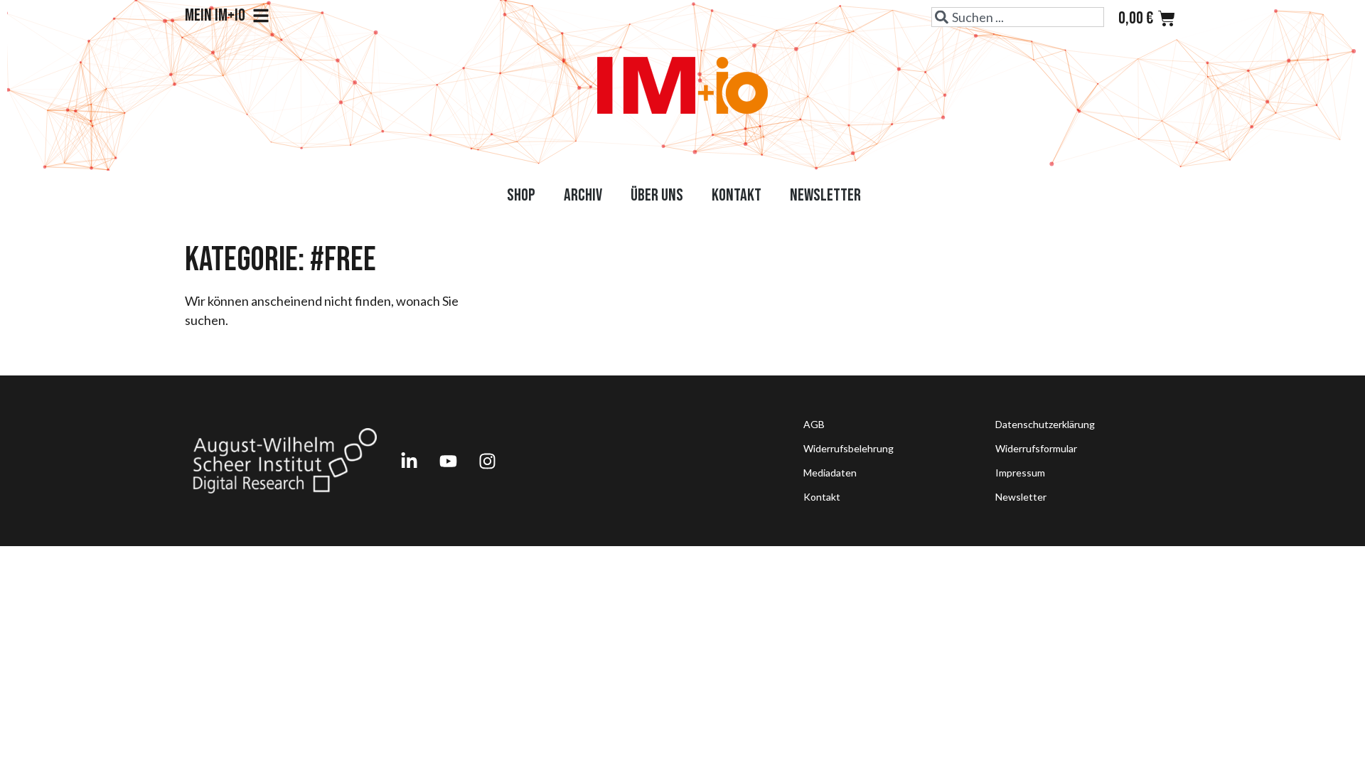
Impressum (1020, 472)
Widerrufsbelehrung (848, 448)
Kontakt (736, 195)
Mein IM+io (215, 15)
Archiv (583, 195)
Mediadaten (830, 472)
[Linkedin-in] (409, 461)
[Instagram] (487, 461)
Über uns (657, 195)
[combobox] (1017, 17)
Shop (521, 195)
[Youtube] (448, 461)
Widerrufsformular (1036, 448)
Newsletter (825, 195)
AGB (814, 424)
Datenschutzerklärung (1045, 424)
